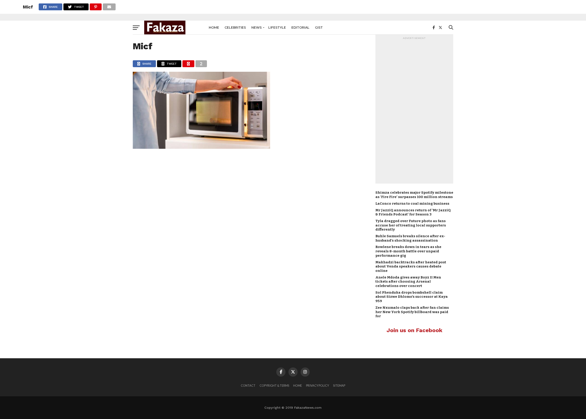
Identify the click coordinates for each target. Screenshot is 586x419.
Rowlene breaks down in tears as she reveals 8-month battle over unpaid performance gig (408, 251)
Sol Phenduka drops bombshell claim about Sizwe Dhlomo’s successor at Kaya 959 (411, 296)
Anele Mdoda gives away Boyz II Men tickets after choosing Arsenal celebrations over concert (408, 281)
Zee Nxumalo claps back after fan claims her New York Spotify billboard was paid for (412, 312)
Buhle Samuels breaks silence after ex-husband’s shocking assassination (410, 238)
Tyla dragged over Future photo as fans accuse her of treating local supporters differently (410, 225)
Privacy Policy (317, 385)
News (256, 27)
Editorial (300, 27)
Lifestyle (277, 27)
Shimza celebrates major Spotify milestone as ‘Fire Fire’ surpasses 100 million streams (414, 194)
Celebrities (235, 27)
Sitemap (339, 385)
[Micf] (201, 147)
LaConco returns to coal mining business (412, 203)
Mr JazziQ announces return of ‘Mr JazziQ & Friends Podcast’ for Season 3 (413, 212)
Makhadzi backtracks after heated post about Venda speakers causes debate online (410, 266)
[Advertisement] (414, 110)
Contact (248, 385)
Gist (319, 27)
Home (214, 27)
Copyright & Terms (274, 385)
